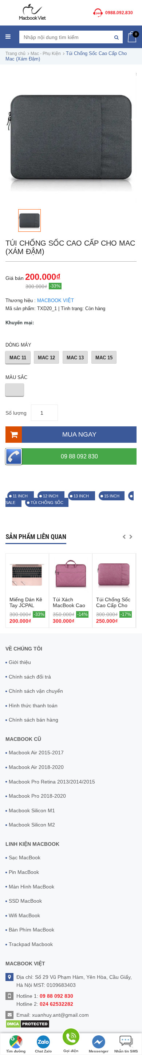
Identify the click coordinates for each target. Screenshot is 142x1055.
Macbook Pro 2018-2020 (37, 796)
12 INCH (51, 496)
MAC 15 (104, 357)
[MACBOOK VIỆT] (31, 11)
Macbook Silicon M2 (32, 825)
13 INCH (82, 496)
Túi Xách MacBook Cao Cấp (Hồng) (69, 605)
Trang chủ (15, 53)
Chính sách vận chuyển (36, 691)
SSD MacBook (25, 901)
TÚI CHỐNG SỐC (47, 502)
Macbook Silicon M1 (32, 810)
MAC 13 (75, 357)
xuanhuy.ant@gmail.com (60, 1015)
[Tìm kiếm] (116, 37)
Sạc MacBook (24, 857)
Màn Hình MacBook (31, 887)
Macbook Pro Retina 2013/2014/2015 (52, 782)
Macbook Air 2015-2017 (36, 752)
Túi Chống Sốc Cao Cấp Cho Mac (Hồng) (113, 605)
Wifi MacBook (24, 915)
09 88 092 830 (79, 456)
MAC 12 (46, 357)
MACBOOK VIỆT (55, 300)
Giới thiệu (20, 662)
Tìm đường (15, 1051)
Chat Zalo (43, 1051)
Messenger (99, 1051)
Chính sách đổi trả (30, 677)
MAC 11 (17, 357)
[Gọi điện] (71, 1038)
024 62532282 (56, 1004)
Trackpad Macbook (31, 944)
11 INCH (21, 496)
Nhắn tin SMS (126, 1051)
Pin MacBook (24, 872)
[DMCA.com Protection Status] (27, 1023)
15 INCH (111, 496)
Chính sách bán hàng (33, 720)
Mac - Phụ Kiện (46, 53)
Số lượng (16, 413)
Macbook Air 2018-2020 (36, 767)
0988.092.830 (119, 12)
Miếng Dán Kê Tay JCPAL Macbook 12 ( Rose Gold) (25, 608)
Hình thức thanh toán (33, 705)
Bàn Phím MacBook (31, 930)
